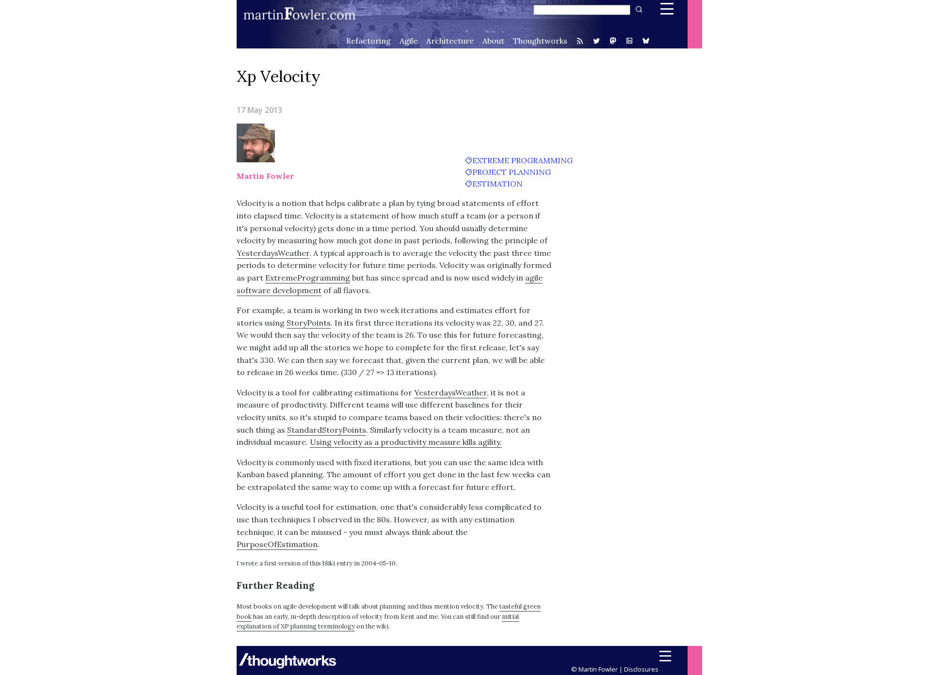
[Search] (638, 9)
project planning (511, 172)
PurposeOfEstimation (277, 544)
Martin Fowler (265, 176)
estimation (497, 183)
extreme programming (522, 160)
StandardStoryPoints (326, 430)
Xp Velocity (279, 76)
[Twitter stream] (596, 41)
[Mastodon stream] (613, 42)
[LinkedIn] (629, 42)
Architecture (450, 41)
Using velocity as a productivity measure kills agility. (406, 442)
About (493, 41)
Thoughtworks (540, 41)
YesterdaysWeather (273, 253)
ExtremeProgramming (307, 278)
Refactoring (368, 41)
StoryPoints (309, 323)
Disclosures (641, 669)
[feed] (580, 41)
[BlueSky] (646, 42)
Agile (408, 41)
